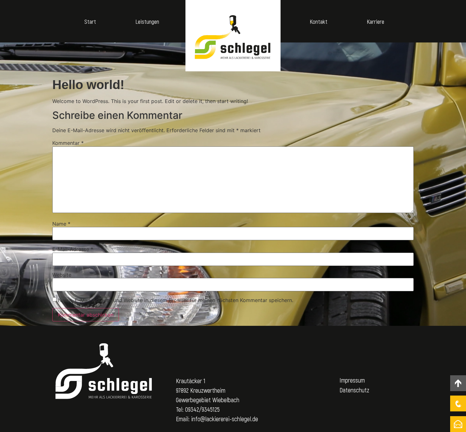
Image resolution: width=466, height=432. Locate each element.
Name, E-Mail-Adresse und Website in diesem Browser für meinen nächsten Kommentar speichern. (175, 300)
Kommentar (68, 142)
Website (61, 274)
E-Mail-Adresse (72, 249)
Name (61, 223)
